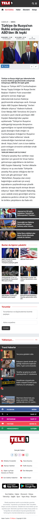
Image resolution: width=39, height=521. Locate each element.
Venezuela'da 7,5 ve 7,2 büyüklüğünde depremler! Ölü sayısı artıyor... (10, 279)
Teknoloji (6, 497)
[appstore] (10, 486)
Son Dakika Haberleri (10, 478)
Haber (18, 10)
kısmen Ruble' (7, 81)
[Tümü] (36, 340)
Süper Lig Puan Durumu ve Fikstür (7, 472)
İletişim (33, 497)
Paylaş (6, 66)
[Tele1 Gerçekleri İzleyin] (7, 3)
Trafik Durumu (27, 466)
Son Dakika (9, 10)
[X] (16, 454)
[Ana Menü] (36, 3)
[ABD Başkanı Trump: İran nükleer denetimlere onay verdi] (28, 271)
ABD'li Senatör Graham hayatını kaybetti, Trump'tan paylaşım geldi (10, 260)
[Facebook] (12, 454)
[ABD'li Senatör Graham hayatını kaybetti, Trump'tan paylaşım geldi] (10, 253)
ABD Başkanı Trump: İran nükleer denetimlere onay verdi (28, 279)
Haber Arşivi (27, 478)
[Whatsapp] (27, 454)
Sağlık (13, 497)
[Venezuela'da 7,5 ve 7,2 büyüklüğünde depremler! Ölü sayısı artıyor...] (10, 271)
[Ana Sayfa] (2, 10)
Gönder (6, 328)
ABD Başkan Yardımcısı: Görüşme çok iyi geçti (9, 296)
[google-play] (28, 486)
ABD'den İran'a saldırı (27, 259)
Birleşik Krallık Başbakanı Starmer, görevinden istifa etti (28, 297)
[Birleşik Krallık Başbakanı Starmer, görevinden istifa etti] (28, 289)
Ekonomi (26, 10)
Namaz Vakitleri (9, 466)
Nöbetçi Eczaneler (10, 461)
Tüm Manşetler (28, 471)
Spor (18, 497)
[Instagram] (19, 454)
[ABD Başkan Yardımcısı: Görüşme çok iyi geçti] (10, 289)
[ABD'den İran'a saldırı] (28, 253)
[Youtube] (23, 454)
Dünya (34, 10)
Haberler (4, 22)
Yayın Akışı (26, 497)
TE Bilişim (13, 518)
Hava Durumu (27, 461)
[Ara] (33, 3)
